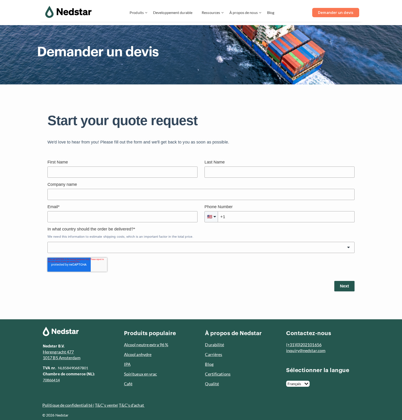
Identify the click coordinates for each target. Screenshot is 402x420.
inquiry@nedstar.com (305, 350)
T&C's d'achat (131, 405)
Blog (270, 12)
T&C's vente (106, 405)
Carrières (213, 354)
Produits (137, 12)
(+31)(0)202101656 (304, 344)
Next (344, 286)
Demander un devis (335, 12)
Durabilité (214, 344)
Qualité (212, 383)
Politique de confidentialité (67, 405)
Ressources (211, 12)
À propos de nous (243, 12)
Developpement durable (172, 12)
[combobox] (201, 247)
